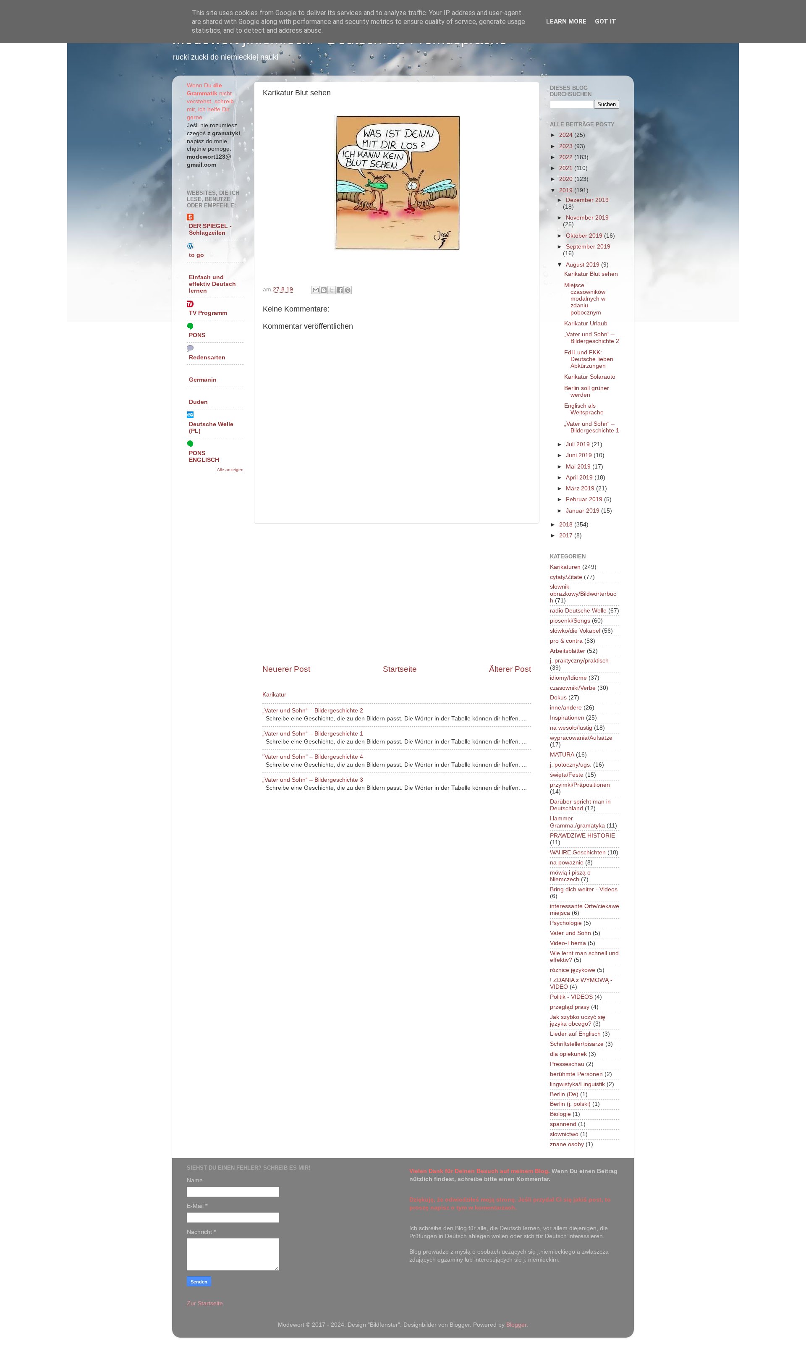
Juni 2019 (580, 455)
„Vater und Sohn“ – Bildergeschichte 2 (312, 710)
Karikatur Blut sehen (591, 274)
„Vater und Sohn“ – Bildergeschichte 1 (312, 734)
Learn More (566, 21)
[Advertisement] (396, 593)
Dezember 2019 (587, 200)
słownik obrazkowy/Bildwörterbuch (583, 593)
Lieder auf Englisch (575, 1034)
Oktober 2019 (585, 236)
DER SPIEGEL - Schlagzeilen (210, 229)
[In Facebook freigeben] (339, 290)
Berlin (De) (564, 1094)
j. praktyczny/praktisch (579, 660)
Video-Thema (568, 943)
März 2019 (581, 488)
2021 (566, 168)
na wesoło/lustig (571, 728)
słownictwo (564, 1134)
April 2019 (580, 477)
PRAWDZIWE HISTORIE (582, 836)
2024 (566, 135)
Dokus (558, 697)
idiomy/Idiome (568, 678)
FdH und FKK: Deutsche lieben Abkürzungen (588, 359)
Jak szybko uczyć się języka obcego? (577, 1020)
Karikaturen (565, 567)
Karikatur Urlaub (585, 323)
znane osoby (567, 1144)
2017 (566, 535)
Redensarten (207, 357)
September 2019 (588, 247)
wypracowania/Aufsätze (581, 738)
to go (196, 255)
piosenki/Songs (570, 621)
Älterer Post (510, 669)
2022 (566, 157)
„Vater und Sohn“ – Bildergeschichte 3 (312, 780)
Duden (198, 402)
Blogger (516, 1325)
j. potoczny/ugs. (570, 765)
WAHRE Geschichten (578, 852)
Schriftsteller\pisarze (577, 1044)
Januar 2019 (583, 511)
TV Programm (208, 313)
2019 (566, 190)
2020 (566, 179)
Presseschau (567, 1064)
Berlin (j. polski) (570, 1104)
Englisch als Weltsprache (584, 409)
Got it (605, 21)
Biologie (560, 1114)
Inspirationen (567, 718)
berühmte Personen (576, 1074)
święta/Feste (567, 775)
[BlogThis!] (323, 290)
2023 (566, 146)
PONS (197, 335)
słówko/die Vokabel (575, 631)
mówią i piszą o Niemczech (570, 875)
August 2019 (583, 265)
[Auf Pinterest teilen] (347, 290)
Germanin (203, 380)
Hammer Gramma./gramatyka (577, 821)
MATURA (562, 755)
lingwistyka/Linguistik (577, 1084)
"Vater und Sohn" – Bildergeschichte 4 (312, 757)
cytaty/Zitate (566, 577)
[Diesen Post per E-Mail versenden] (315, 290)
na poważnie (567, 862)
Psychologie (566, 923)
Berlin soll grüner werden (586, 391)
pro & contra (566, 641)
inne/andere (566, 707)
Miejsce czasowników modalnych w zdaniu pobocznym (584, 299)
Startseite (400, 669)
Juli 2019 (578, 444)
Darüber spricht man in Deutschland (580, 805)
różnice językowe (572, 970)
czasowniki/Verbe (573, 688)
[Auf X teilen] (331, 290)
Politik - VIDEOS (571, 997)
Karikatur (274, 694)
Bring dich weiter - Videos (584, 889)
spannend (563, 1124)
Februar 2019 (585, 499)
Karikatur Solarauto (589, 377)
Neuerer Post (286, 669)
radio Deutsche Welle (578, 611)
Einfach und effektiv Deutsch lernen (212, 284)
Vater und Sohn (570, 933)
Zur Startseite (205, 1303)
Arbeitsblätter (567, 651)
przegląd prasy (569, 1007)
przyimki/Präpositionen (580, 785)
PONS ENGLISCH (204, 456)
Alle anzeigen (230, 469)
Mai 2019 (579, 467)
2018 (566, 524)
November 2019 (587, 218)
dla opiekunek (568, 1054)
